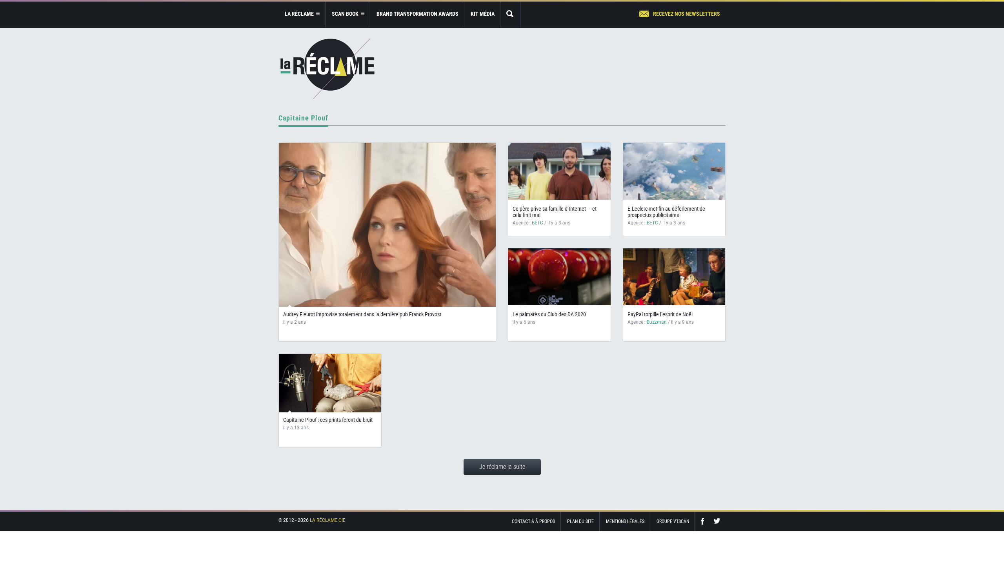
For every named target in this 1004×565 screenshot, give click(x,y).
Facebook (704, 521)
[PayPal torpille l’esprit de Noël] (674, 276)
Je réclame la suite (502, 466)
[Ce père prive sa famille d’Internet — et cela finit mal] (559, 171)
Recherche (510, 14)
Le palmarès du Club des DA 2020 (549, 314)
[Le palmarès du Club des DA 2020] (559, 276)
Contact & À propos (533, 521)
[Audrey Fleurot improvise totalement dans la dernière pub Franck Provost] (387, 225)
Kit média (483, 14)
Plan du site (580, 521)
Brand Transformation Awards (417, 14)
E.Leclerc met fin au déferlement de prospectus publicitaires (666, 212)
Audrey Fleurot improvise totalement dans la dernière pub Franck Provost (362, 314)
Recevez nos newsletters (686, 14)
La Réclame (327, 68)
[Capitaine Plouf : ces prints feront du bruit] (330, 386)
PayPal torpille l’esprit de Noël (660, 314)
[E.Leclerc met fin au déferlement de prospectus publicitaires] (674, 171)
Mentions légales (625, 521)
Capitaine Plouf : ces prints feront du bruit (328, 420)
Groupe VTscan (673, 521)
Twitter (716, 521)
